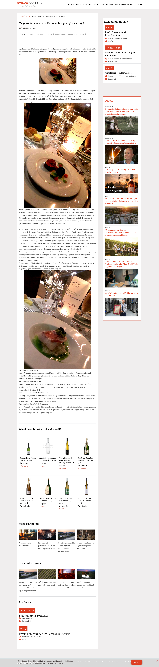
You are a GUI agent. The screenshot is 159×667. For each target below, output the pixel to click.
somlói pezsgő (80, 34)
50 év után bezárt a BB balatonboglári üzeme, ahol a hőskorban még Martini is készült (121, 200)
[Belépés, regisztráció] (131, 4)
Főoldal (21, 16)
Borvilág (71, 4)
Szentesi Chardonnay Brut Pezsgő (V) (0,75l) (47, 459)
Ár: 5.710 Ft (63, 465)
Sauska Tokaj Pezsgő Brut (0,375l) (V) (28, 459)
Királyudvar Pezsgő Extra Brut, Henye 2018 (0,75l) (27, 500)
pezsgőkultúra (60, 34)
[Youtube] (141, 4)
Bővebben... (24, 466)
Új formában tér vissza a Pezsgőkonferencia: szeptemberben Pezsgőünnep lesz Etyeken (120, 231)
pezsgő (51, 34)
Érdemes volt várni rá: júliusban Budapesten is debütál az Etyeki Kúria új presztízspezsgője (121, 263)
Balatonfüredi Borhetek (33, 615)
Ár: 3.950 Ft (24, 463)
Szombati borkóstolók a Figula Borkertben (120, 54)
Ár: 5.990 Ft (43, 504)
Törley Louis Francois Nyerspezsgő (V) (47, 499)
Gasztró (78, 4)
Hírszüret (92, 4)
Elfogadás (136, 662)
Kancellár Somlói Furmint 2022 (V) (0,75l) (65, 500)
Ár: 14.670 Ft (25, 506)
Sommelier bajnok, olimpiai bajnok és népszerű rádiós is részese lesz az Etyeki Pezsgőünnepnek (121, 110)
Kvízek (117, 4)
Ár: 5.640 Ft (82, 465)
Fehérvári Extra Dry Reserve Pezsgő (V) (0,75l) (85, 460)
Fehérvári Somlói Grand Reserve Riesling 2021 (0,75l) (66, 460)
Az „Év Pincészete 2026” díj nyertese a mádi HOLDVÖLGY (121, 293)
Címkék (22, 34)
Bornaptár (100, 4)
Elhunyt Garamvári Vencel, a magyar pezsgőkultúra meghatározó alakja (121, 140)
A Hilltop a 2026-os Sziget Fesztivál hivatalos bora (120, 169)
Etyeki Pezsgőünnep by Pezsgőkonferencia (45, 634)
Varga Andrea (24, 27)
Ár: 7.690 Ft (82, 506)
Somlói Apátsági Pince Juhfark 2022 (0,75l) (85, 500)
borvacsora (31, 34)
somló (70, 34)
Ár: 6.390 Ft (43, 463)
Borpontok (110, 4)
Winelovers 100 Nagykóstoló (118, 72)
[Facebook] (136, 4)
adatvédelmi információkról (43, 663)
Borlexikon (125, 4)
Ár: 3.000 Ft (63, 506)
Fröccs (85, 4)
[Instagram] (138, 4)
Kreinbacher (42, 34)
